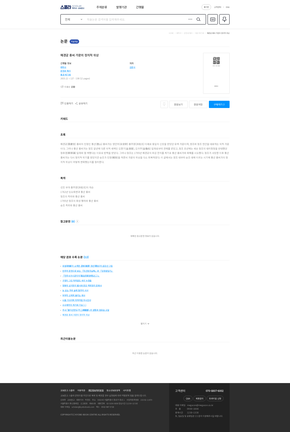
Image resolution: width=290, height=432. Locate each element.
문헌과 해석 (65, 70)
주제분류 (101, 7)
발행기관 (121, 7)
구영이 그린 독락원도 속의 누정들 (77, 280)
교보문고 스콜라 (67, 390)
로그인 (206, 7)
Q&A (188, 398)
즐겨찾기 (164, 104)
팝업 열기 (77, 221)
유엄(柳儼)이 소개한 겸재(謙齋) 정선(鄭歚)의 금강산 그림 (87, 265)
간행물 (140, 7)
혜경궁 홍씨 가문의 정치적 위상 (76, 314)
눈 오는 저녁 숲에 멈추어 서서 (75, 290)
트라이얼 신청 (215, 398)
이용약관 (81, 390)
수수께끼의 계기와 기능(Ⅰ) (74, 304)
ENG (228, 7)
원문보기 (178, 104)
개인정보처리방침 (96, 390)
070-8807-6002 (215, 390)
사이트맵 (127, 390)
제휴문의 (199, 398)
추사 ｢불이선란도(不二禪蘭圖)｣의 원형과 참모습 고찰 (85, 309)
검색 (198, 21)
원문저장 (198, 104)
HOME (171, 33)
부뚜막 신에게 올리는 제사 (73, 295)
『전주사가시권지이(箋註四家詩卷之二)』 (81, 275)
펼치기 (144, 323)
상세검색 (189, 21)
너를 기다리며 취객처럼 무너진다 (76, 300)
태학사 (63, 67)
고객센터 (217, 7)
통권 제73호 (65, 74)
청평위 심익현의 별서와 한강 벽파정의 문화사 (82, 285)
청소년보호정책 (113, 390)
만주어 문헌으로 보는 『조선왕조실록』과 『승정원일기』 (87, 270)
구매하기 (218, 104)
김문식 (132, 67)
